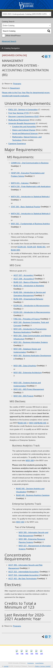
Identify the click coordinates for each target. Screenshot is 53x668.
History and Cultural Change (23, 130)
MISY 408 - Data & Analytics (25, 366)
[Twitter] (17, 653)
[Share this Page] (42, 56)
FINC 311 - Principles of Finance (27, 319)
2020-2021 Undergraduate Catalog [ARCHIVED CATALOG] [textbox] (27, 14)
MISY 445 (33, 423)
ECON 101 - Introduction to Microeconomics (31, 306)
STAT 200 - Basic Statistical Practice (25, 207)
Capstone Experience (17, 143)
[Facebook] (22, 653)
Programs (17, 84)
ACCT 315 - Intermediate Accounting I (23, 572)
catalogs (6, 666)
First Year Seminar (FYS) (18, 113)
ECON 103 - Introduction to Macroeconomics (32, 312)
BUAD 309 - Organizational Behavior (28, 299)
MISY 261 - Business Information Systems (31, 342)
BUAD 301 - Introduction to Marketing (29, 286)
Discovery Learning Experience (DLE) (23, 116)
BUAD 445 (42, 423)
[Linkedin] (41, 653)
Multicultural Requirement (18, 120)
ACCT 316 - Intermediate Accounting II (24, 575)
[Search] (48, 30)
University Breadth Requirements (21, 123)
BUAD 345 (22, 423)
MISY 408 (30, 460)
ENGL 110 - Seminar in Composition (23, 110)
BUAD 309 (15, 250)
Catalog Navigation (12, 48)
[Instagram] (27, 653)
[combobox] (26, 14)
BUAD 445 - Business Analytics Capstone (33, 495)
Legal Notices (39, 663)
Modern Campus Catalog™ (43, 666)
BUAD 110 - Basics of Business (26, 282)
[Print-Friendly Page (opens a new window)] (46, 56)
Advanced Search (9, 41)
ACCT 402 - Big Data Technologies (22, 579)
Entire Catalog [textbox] (8, 25)
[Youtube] (31, 653)
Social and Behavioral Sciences (25, 133)
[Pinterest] (36, 653)
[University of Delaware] (26, 8)
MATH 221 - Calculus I (20, 183)
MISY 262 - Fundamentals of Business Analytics (30, 224)
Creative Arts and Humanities (24, 126)
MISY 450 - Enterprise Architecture (28, 373)
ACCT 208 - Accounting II (24, 279)
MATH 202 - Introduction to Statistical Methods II (30, 214)
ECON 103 (31, 247)
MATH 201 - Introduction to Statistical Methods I (30, 197)
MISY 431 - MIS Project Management (29, 389)
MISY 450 (20, 522)
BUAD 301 (41, 247)
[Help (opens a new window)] (49, 56)
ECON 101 (21, 247)
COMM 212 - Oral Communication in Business (29, 163)
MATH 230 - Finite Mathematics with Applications (31, 186)
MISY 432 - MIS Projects (23, 396)
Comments (30, 663)
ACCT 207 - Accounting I (24, 275)
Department (15, 88)
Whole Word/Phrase (13, 36)
